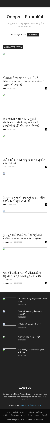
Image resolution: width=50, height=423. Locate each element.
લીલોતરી (44, 415)
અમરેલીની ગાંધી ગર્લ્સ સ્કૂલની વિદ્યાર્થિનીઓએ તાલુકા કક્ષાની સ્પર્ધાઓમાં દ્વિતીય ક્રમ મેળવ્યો (21, 122)
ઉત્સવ (30, 415)
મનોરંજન (39, 412)
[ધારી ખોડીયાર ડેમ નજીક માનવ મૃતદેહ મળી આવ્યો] (25, 146)
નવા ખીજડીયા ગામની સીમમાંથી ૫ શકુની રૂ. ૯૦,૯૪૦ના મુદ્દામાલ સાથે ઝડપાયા (22, 276)
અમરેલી (15, 412)
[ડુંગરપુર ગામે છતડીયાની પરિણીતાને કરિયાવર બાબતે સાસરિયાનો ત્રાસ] (25, 221)
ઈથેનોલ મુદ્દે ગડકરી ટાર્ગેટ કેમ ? (29, 324)
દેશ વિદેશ (31, 412)
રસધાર (37, 415)
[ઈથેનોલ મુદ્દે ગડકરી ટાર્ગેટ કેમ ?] (9, 327)
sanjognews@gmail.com (30, 405)
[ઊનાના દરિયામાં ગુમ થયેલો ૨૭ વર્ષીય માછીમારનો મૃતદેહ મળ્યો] (25, 183)
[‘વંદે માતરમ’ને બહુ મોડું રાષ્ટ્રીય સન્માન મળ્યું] (9, 302)
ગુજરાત (22, 412)
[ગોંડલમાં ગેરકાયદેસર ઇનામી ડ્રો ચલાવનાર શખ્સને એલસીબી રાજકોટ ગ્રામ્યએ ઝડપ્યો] (25, 64)
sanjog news (7, 242)
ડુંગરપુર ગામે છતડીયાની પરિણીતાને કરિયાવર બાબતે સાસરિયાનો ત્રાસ (22, 237)
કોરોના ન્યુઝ (15, 415)
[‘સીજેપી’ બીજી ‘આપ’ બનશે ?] (9, 340)
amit (4, 88)
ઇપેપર (23, 415)
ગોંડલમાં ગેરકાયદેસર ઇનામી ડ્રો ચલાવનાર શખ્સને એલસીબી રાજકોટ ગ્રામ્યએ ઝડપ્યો (23, 81)
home (8, 412)
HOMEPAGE (33, 34)
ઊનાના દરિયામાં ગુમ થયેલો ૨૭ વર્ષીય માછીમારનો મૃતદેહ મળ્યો (24, 199)
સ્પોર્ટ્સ (5, 415)
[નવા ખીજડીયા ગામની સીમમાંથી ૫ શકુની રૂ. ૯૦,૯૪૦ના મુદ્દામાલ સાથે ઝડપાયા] (25, 258)
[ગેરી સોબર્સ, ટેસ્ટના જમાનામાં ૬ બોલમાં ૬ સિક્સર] (9, 353)
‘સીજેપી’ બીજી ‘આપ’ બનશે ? (29, 337)
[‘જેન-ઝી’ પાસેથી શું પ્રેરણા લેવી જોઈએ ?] (9, 314)
